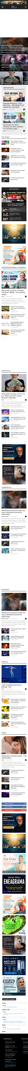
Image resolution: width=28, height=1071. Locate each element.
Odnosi (3, 174)
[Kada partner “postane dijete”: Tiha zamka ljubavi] (5, 172)
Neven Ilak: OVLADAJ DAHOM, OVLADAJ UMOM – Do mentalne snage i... (13, 127)
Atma (2, 69)
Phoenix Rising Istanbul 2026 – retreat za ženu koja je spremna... (18, 331)
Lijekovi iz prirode (5, 682)
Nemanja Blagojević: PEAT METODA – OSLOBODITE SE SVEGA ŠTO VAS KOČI (13, 105)
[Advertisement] (14, 23)
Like (24, 803)
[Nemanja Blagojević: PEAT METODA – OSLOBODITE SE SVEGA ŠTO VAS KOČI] (14, 96)
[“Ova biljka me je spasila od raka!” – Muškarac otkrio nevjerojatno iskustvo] (5, 716)
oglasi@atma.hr (13, 1047)
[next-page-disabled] (7, 134)
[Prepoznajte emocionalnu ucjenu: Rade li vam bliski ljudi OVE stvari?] (5, 787)
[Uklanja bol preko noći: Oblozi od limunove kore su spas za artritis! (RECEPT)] (5, 709)
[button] (2, 7)
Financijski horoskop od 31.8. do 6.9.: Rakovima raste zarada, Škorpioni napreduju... (13, 396)
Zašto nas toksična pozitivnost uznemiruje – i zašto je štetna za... (18, 550)
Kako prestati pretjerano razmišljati (12, 1029)
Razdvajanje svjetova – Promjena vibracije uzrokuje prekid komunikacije (17, 150)
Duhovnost (4, 43)
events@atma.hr (9, 1057)
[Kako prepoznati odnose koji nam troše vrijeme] (5, 779)
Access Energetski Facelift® (10, 1007)
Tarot (3, 159)
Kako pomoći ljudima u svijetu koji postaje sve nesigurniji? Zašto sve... (18, 316)
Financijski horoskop (5, 78)
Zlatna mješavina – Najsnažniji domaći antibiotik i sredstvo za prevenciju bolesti (18, 701)
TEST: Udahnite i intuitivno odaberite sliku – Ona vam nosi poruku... (18, 143)
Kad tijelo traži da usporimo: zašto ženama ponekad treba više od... (18, 308)
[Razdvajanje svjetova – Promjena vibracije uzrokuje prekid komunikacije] (5, 150)
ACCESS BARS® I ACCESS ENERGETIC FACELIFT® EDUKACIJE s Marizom (17, 324)
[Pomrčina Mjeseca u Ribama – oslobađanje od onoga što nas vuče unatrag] (5, 434)
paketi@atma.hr (11, 1066)
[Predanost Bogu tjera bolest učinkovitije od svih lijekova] (5, 638)
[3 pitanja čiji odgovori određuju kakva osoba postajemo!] (5, 528)
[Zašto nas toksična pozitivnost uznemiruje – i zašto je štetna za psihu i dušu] (5, 551)
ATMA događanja (7, 100)
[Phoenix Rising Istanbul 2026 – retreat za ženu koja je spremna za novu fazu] (5, 332)
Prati (24, 806)
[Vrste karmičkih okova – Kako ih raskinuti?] (14, 65)
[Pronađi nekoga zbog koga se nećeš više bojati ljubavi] (5, 794)
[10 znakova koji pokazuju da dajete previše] (5, 179)
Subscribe (23, 810)
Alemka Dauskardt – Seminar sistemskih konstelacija (13, 1014)
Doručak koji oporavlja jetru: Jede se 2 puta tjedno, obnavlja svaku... (18, 724)
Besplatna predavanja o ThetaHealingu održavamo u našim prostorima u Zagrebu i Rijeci (14, 1021)
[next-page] (5, 185)
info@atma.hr (8, 1043)
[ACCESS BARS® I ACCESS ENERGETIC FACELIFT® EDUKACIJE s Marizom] (5, 324)
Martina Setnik (4, 52)
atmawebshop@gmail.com (11, 1051)
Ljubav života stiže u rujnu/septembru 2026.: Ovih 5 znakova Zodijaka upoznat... (18, 426)
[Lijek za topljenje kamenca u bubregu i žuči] (14, 674)
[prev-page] (4, 134)
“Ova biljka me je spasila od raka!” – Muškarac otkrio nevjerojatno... (17, 716)
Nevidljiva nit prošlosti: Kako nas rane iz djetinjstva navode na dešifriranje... (13, 512)
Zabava (3, 144)
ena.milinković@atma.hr (10, 1062)
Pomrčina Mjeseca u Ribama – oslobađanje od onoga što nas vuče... (18, 434)
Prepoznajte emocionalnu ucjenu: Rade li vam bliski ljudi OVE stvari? (18, 786)
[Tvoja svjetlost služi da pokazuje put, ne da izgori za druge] (5, 165)
